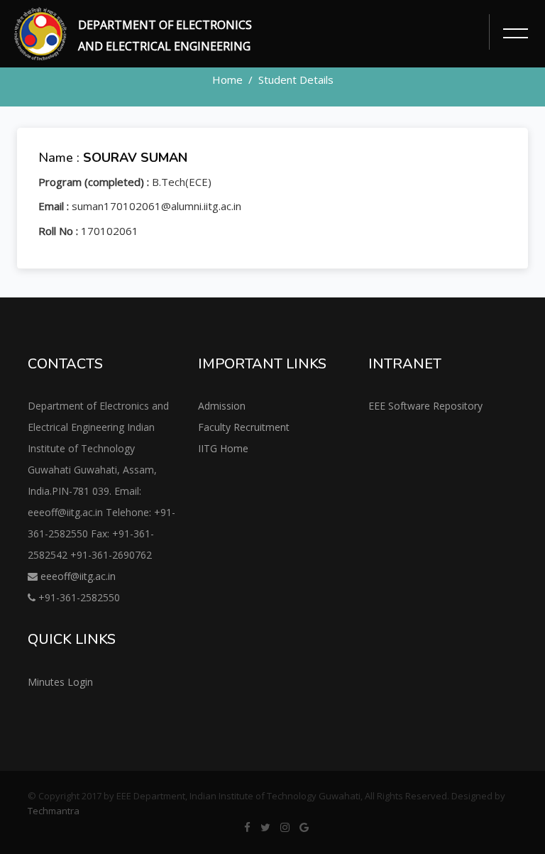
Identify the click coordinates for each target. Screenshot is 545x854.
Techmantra (53, 810)
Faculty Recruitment (244, 427)
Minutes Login (60, 682)
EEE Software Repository (425, 405)
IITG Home (223, 448)
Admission (222, 405)
